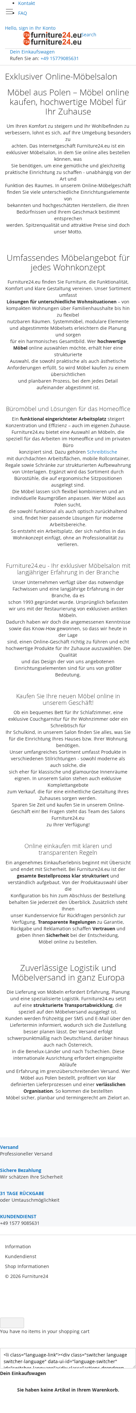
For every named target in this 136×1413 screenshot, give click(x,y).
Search (88, 34)
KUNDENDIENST (18, 1216)
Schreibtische (102, 452)
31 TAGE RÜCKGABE (22, 1193)
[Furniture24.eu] (52, 38)
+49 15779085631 (60, 58)
